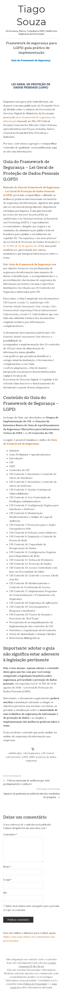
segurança (31, 760)
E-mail (7, 879)
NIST (32, 757)
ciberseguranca (31, 753)
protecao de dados (46, 757)
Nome (7, 866)
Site (5, 892)
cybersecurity (13, 757)
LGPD (25, 757)
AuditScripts (15, 753)
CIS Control (47, 753)
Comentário (10, 834)
